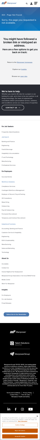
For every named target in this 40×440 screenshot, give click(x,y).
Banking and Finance (8, 141)
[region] (20, 426)
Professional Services (8, 165)
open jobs (23, 76)
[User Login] (31, 4)
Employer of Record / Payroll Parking (13, 194)
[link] (20, 409)
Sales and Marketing (8, 248)
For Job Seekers (7, 299)
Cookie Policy (14, 394)
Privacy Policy (27, 393)
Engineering (5, 145)
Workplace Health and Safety (20, 396)
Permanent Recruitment (9, 214)
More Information (22, 421)
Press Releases (6, 303)
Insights (24, 69)
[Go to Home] (9, 3)
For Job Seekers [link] (8, 126)
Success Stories (7, 177)
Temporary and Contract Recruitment (13, 218)
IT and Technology (7, 157)
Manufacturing (6, 161)
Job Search (5, 137)
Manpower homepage (24, 62)
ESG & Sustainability (8, 240)
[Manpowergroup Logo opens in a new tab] (20, 354)
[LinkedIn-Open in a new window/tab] (8, 409)
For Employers (6, 295)
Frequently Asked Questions (10, 132)
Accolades (5, 264)
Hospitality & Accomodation (10, 153)
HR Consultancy (7, 198)
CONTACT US (11, 108)
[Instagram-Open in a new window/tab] (22, 409)
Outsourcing (5, 206)
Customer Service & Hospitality (11, 232)
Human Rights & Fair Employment (12, 272)
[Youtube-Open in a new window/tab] (30, 409)
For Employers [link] (7, 171)
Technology (5, 252)
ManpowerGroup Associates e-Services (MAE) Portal (18, 276)
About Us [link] (5, 258)
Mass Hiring (5, 202)
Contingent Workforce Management (13, 190)
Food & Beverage (7, 149)
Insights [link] (5, 290)
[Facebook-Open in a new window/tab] (15, 409)
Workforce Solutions (8, 182)
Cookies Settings (20, 425)
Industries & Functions (8, 224)
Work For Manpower (8, 283)
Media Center (6, 279)
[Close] (37, 416)
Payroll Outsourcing (8, 210)
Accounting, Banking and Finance (12, 228)
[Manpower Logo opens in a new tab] (18, 332)
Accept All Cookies (20, 436)
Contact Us (5, 268)
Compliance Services (8, 186)
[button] (36, 3)
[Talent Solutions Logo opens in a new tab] (19, 343)
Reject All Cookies (20, 430)
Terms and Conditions (13, 393)
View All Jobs (25, 394)
